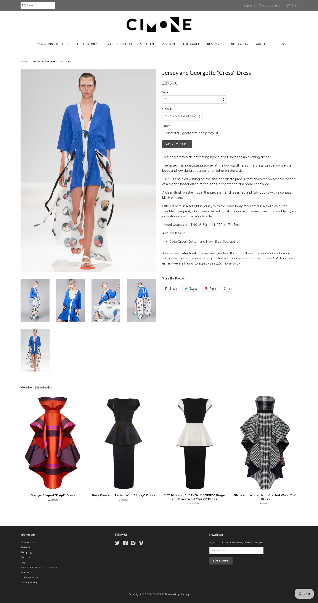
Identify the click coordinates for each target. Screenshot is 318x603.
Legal (24, 562)
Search (25, 572)
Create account (269, 5)
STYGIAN (147, 44)
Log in (248, 5)
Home (24, 61)
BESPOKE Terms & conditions (39, 567)
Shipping (26, 552)
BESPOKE (214, 44)
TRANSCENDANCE (119, 44)
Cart (294, 5)
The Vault (191, 44)
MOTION (168, 44)
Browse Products (50, 44)
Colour (167, 109)
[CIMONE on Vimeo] (141, 543)
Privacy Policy (29, 577)
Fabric (166, 126)
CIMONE (158, 594)
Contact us (27, 542)
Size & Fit (26, 547)
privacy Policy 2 (30, 582)
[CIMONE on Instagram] (133, 543)
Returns (26, 557)
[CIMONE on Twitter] (117, 543)
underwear (239, 44)
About (261, 44)
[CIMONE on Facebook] (125, 543)
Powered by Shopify (177, 594)
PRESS (279, 44)
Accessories (87, 44)
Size (165, 92)
